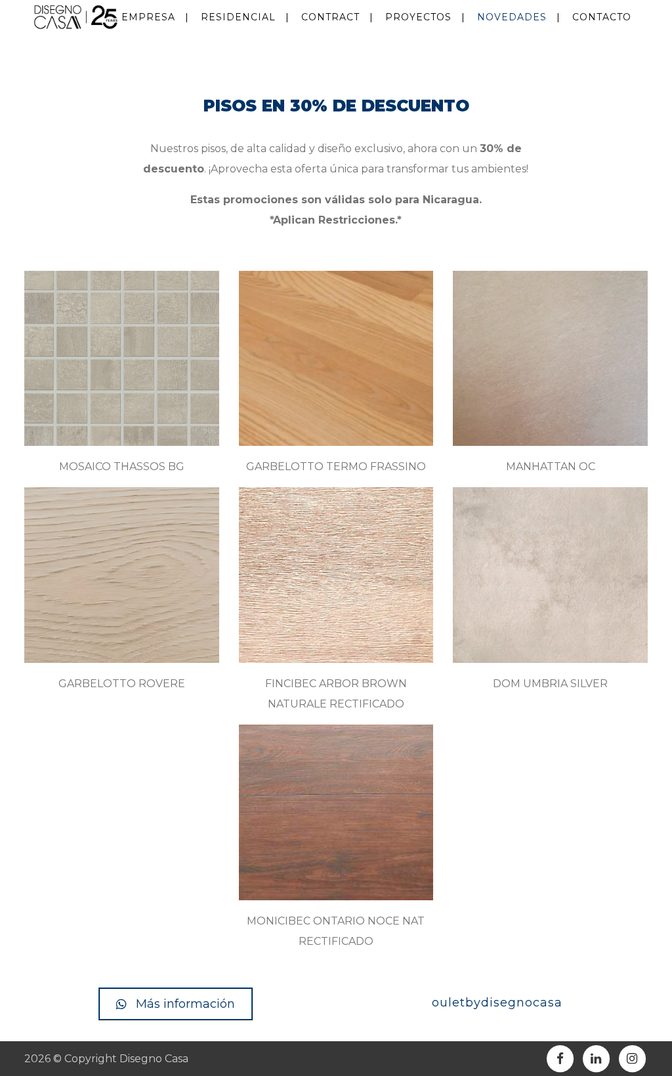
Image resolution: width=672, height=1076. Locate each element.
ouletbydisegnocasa (497, 1002)
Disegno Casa (153, 1058)
